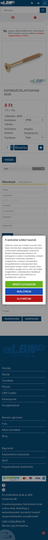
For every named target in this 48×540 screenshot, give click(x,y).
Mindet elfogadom (24, 284)
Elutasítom (24, 298)
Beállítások (24, 291)
